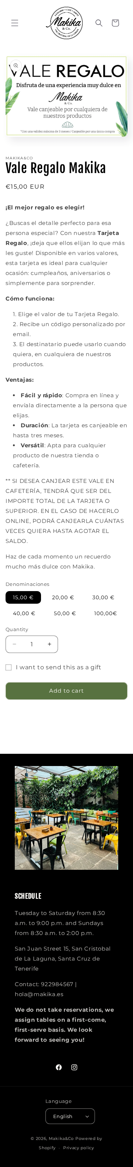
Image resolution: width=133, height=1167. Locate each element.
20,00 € (63, 597)
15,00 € (23, 597)
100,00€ (105, 613)
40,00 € (24, 613)
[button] (15, 23)
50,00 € (65, 613)
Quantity (17, 629)
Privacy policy (78, 1147)
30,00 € (103, 597)
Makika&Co (61, 1138)
